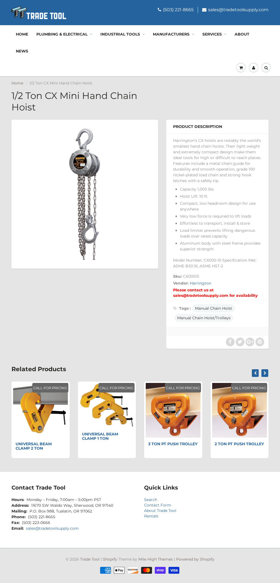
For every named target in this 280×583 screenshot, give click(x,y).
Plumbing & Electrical (62, 34)
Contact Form (157, 505)
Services (212, 34)
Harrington (200, 283)
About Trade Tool (160, 510)
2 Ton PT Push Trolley (239, 443)
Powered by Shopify (195, 559)
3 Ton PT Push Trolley (172, 443)
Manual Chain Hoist (213, 308)
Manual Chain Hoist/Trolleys (204, 317)
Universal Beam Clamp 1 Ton (100, 436)
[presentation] (255, 373)
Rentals (151, 516)
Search (150, 499)
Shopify (110, 559)
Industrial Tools (120, 34)
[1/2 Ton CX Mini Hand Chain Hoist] (85, 193)
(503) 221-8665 (178, 9)
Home (22, 34)
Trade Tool (90, 559)
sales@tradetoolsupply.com (238, 9)
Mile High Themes (155, 559)
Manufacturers (171, 34)
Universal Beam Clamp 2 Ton (34, 446)
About (242, 34)
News (22, 51)
